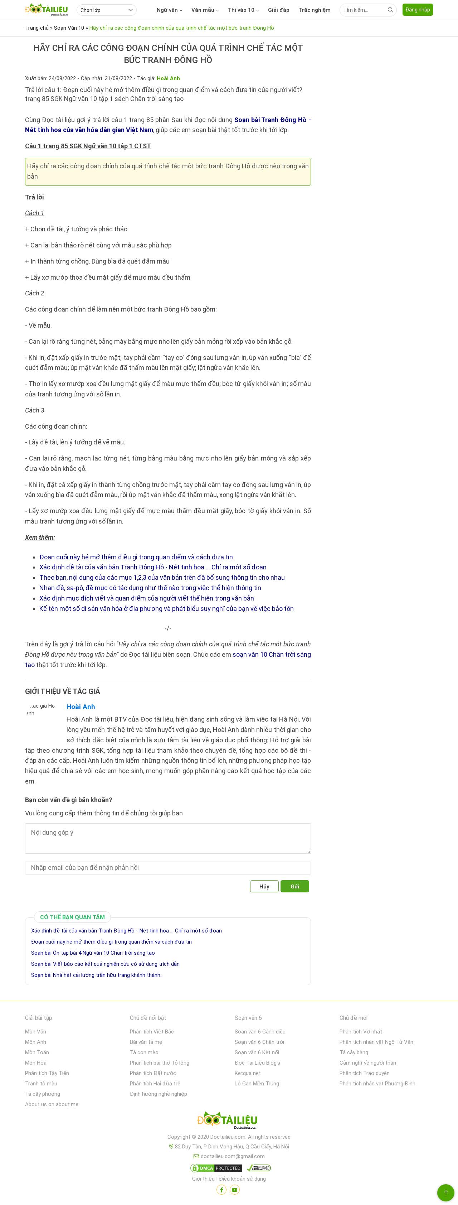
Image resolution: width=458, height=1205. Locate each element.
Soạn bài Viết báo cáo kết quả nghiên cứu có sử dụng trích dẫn (105, 964)
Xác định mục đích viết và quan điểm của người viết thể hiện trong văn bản (146, 598)
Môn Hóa (36, 1063)
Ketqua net (248, 1073)
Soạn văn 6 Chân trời (259, 1042)
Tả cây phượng (42, 1094)
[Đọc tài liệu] (221, 1190)
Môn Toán (37, 1052)
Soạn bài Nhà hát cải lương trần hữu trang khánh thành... (97, 975)
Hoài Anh (81, 707)
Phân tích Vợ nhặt (361, 1031)
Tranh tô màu (41, 1083)
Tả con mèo (144, 1052)
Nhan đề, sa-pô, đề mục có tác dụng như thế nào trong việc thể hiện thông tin (150, 588)
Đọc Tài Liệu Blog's (257, 1063)
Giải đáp (278, 10)
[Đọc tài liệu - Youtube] (235, 1190)
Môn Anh (35, 1042)
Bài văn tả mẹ (146, 1042)
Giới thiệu (203, 1179)
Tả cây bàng (354, 1052)
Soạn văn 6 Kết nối (257, 1052)
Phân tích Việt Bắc (152, 1031)
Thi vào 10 (241, 10)
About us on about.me (51, 1104)
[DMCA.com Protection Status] (215, 1169)
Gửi (295, 886)
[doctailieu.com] (229, 1121)
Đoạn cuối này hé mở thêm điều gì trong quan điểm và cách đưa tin (136, 557)
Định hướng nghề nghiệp (158, 1094)
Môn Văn (35, 1031)
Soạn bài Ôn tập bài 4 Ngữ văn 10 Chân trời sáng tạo (93, 953)
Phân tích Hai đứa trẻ (155, 1083)
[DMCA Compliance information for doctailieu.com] (257, 1169)
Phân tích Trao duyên (365, 1073)
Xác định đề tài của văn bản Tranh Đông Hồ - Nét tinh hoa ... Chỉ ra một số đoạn (153, 567)
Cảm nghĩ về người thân (368, 1063)
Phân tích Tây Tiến (47, 1073)
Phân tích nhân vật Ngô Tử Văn (376, 1042)
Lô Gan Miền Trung (257, 1083)
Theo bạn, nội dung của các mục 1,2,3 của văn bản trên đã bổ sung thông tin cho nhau (162, 577)
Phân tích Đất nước (153, 1073)
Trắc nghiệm (314, 10)
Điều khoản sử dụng (242, 1179)
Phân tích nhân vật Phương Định (377, 1083)
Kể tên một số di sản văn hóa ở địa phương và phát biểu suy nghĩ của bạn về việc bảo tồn (166, 608)
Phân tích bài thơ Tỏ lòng (159, 1063)
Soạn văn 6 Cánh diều (260, 1031)
